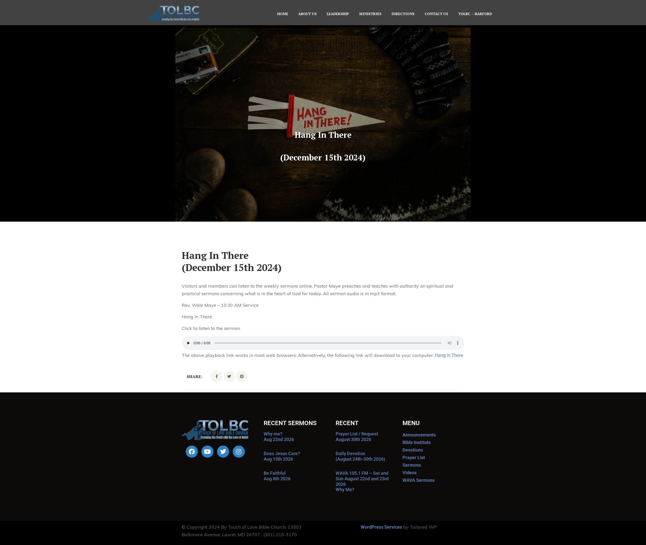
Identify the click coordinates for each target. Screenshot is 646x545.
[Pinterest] (242, 376)
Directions (403, 13)
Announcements (419, 434)
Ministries (370, 13)
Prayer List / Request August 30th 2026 (357, 436)
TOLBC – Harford (475, 13)
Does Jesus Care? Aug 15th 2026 (282, 456)
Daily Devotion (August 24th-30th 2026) (360, 456)
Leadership (338, 13)
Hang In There (449, 355)
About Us (307, 13)
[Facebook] (192, 452)
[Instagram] (239, 452)
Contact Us (436, 13)
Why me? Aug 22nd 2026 (279, 436)
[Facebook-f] (216, 376)
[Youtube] (207, 452)
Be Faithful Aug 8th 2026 (277, 475)
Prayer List (413, 457)
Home (282, 13)
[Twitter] (229, 376)
